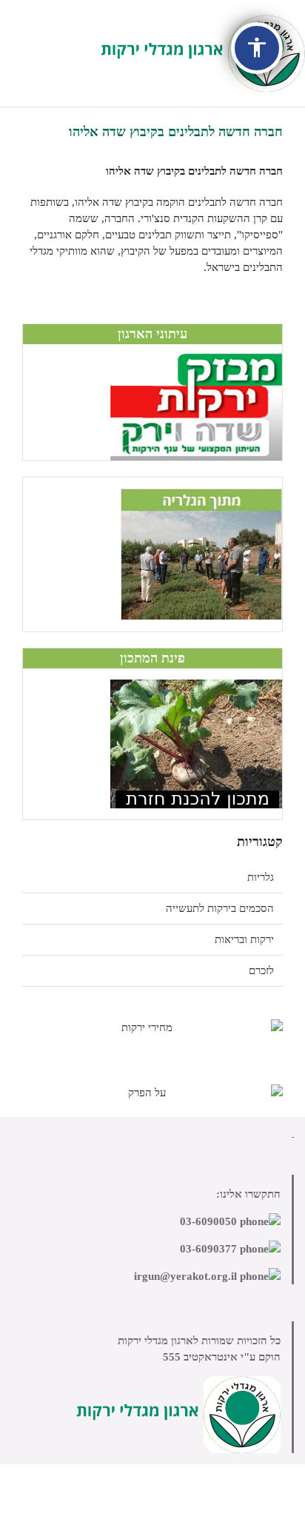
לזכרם (261, 970)
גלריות (260, 877)
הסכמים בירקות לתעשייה (220, 908)
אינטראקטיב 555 (200, 1357)
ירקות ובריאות (244, 939)
